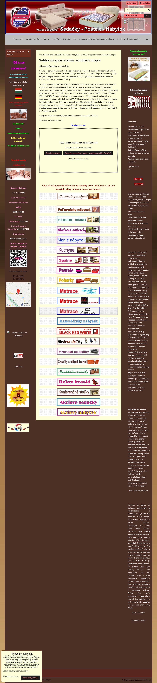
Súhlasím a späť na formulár (51, 120)
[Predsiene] (78, 222)
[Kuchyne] (78, 253)
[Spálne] (78, 263)
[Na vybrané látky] (18, 406)
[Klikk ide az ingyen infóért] (139, 107)
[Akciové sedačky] (78, 405)
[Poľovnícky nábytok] (78, 212)
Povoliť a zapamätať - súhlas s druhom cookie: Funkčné (88, 153)
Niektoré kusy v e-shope (16, 53)
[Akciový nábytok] (78, 415)
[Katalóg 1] (18, 119)
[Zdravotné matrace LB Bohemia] (78, 303)
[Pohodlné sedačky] (78, 33)
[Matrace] (78, 293)
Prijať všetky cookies (30, 678)
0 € (147, 16)
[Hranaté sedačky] (78, 354)
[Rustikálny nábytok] (78, 199)
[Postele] (78, 273)
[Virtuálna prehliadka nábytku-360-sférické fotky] (18, 431)
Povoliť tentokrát (53, 153)
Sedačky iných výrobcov (64, 39)
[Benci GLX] (18, 179)
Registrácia (146, 3)
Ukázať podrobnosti (10, 676)
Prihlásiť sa (132, 3)
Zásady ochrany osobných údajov (15, 671)
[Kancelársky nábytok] (78, 324)
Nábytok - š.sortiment (128, 39)
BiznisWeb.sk (145, 680)
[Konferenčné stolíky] (78, 395)
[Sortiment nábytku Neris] (78, 243)
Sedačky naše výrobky (36, 39)
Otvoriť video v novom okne (79, 159)
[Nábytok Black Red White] (78, 334)
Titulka (17, 39)
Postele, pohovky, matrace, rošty (95, 39)
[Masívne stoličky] (78, 344)
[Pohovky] (78, 283)
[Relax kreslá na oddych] (78, 385)
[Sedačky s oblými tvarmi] (78, 364)
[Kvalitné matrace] (78, 314)
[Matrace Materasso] (139, 80)
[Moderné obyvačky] (78, 233)
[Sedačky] (18, 328)
